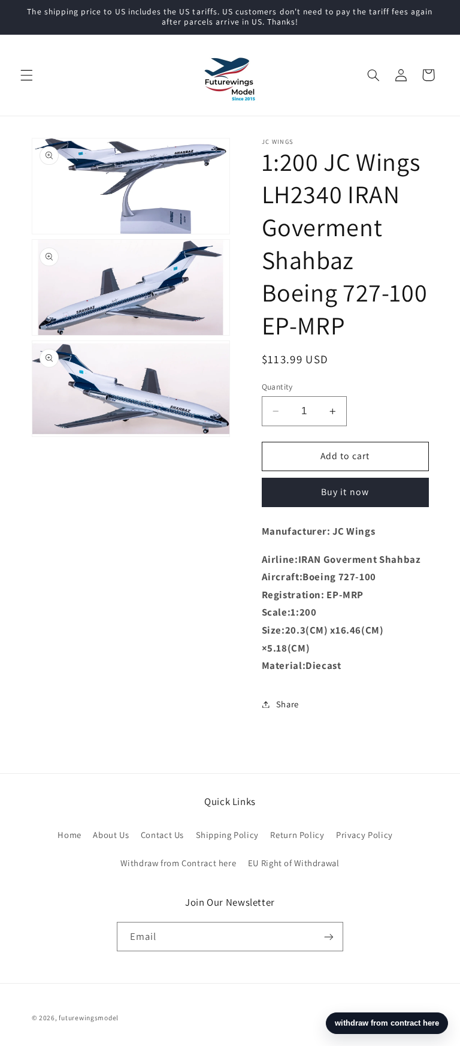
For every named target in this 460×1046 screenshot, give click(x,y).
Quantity (277, 386)
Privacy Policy (364, 834)
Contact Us (162, 834)
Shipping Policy (227, 834)
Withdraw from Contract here (178, 863)
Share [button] (287, 704)
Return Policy (297, 834)
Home (69, 834)
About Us (111, 834)
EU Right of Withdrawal (294, 863)
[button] (26, 75)
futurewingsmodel (89, 1017)
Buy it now (345, 492)
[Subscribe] (329, 936)
